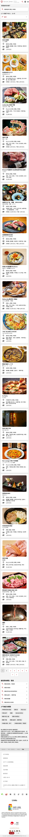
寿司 (17, 740)
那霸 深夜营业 (15, 716)
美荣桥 (19, 737)
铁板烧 (16, 742)
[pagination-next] (16, 674)
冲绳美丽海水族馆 (6, 709)
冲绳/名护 (4, 713)
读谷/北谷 (23, 709)
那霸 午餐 (4, 720)
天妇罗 (24, 740)
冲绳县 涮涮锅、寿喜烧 (20, 723)
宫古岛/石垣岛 (19, 713)
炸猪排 (9, 742)
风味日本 (4, 749)
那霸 (11, 713)
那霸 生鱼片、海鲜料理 (16, 720)
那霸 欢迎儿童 (5, 716)
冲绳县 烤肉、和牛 (6, 723)
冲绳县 (18, 749)
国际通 (16, 709)
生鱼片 (20, 740)
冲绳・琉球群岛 (11, 749)
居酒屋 (13, 740)
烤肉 (13, 742)
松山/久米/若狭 (13, 737)
